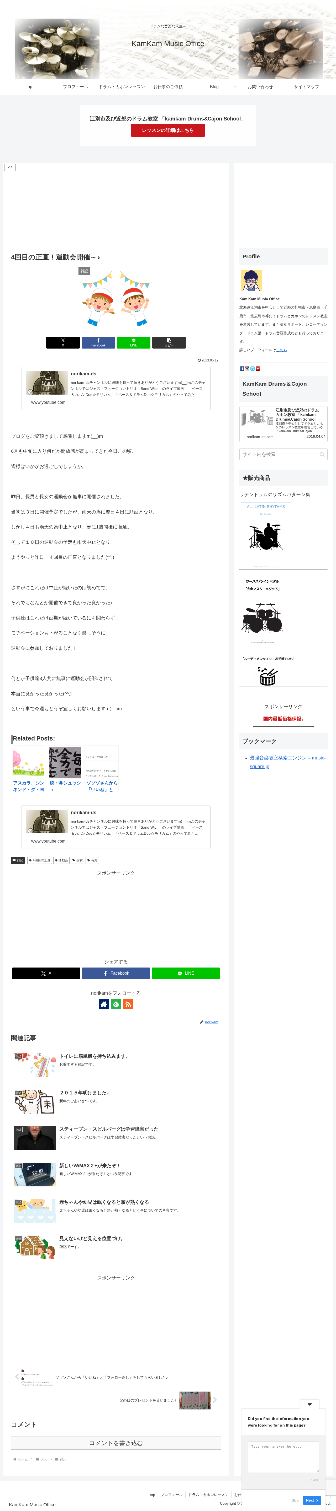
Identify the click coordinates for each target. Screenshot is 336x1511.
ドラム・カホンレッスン (208, 1495)
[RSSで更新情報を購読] (128, 1004)
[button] (169, 343)
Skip (295, 1500)
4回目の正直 (41, 860)
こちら (281, 350)
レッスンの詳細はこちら (168, 130)
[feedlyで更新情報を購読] (116, 1004)
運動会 (63, 860)
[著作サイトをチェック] (104, 1004)
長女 (79, 860)
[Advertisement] (116, 209)
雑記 (20, 860)
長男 (94, 860)
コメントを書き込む (116, 1443)
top (152, 1495)
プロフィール (172, 1495)
